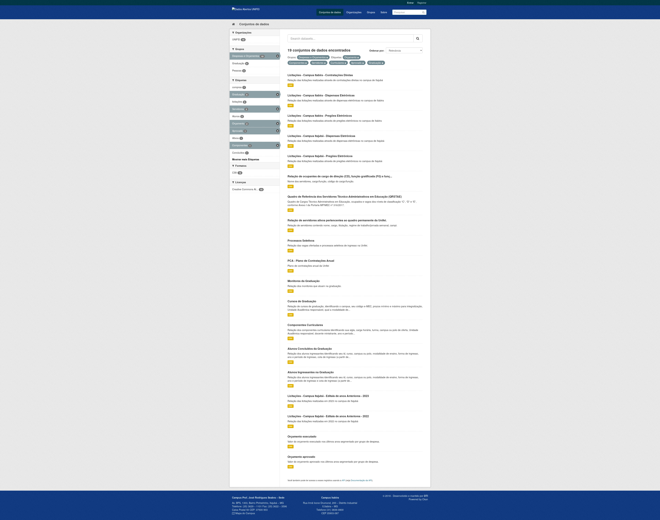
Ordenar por (376, 50)
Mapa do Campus (245, 513)
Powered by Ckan (418, 499)
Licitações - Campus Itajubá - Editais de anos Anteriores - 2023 (328, 396)
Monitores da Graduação (304, 281)
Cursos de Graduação (302, 301)
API (343, 480)
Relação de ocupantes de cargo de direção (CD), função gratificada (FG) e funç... (340, 176)
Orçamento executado (302, 436)
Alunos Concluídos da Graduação (310, 349)
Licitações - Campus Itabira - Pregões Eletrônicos (320, 116)
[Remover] (327, 57)
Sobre (384, 12)
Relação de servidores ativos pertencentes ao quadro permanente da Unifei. (337, 220)
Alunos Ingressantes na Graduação (311, 372)
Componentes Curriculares (305, 325)
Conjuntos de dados (330, 12)
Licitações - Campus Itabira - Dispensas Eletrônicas (321, 95)
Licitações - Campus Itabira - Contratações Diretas (320, 75)
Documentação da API (361, 480)
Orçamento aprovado (301, 457)
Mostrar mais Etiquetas (245, 159)
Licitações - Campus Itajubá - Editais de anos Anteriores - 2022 (328, 416)
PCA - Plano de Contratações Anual (311, 261)
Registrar (421, 2)
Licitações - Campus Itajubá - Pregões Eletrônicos (320, 156)
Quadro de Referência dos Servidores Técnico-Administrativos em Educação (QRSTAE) (345, 196)
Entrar (410, 2)
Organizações (353, 12)
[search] (418, 38)
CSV (290, 85)
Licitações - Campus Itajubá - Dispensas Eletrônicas (321, 136)
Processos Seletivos (301, 240)
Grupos (371, 12)
